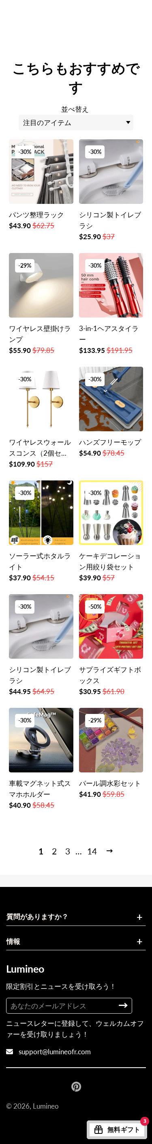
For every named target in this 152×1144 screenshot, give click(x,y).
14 (92, 851)
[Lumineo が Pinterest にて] (77, 1086)
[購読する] (123, 1005)
